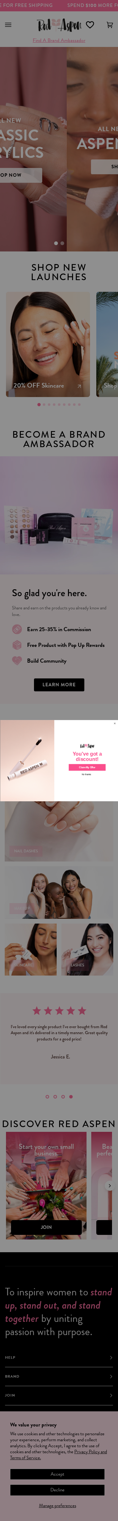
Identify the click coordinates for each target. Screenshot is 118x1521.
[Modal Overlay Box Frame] (59, 760)
